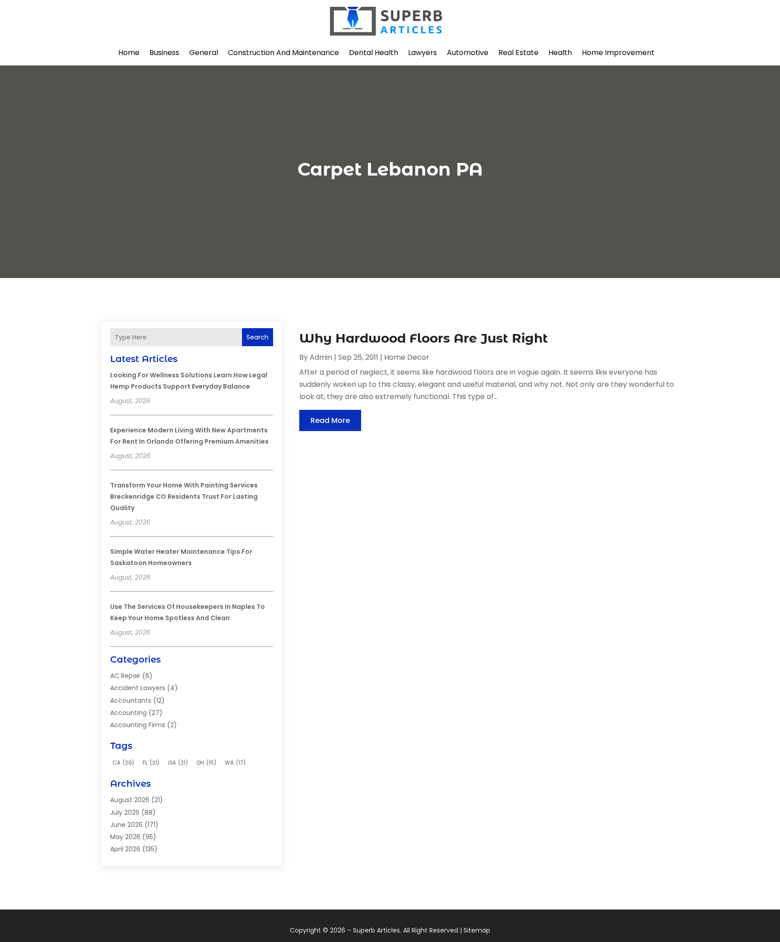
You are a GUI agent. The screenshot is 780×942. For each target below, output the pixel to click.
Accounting (128, 712)
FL (151, 762)
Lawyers (422, 52)
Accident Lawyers (137, 687)
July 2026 (124, 812)
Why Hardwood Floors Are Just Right (423, 338)
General (203, 52)
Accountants (130, 700)
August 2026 (129, 799)
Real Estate (518, 52)
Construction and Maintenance (283, 52)
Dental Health (373, 52)
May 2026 (125, 836)
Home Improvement (618, 52)
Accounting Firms (137, 724)
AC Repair (125, 675)
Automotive (467, 52)
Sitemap (477, 930)
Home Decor (406, 357)
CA (123, 762)
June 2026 (126, 824)
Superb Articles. (377, 930)
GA (178, 762)
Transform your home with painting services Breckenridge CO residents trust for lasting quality (184, 496)
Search (257, 337)
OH (206, 762)
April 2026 (125, 849)
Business (164, 52)
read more (330, 420)
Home (128, 52)
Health (560, 52)
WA (235, 762)
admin (321, 357)
